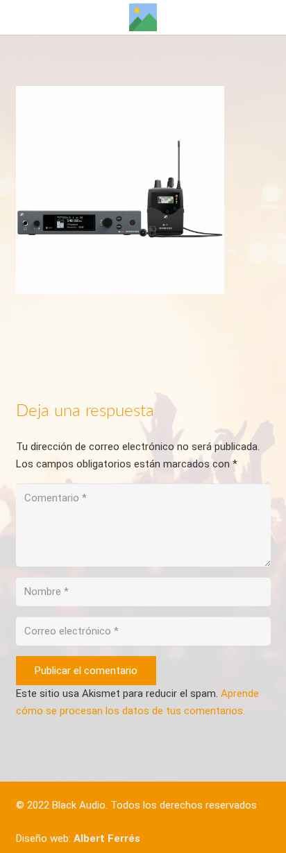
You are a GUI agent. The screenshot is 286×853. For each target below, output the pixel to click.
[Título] (143, 17)
